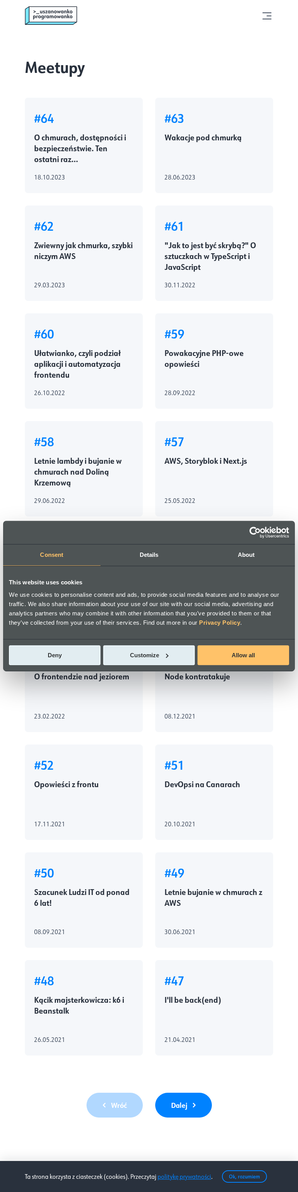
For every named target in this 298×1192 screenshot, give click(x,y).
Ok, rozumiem (244, 1176)
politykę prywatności (184, 1176)
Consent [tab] (51, 554)
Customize (144, 655)
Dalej (179, 1105)
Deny (55, 655)
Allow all (243, 655)
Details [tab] (149, 554)
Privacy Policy (219, 622)
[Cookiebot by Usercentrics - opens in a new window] (255, 532)
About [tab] (246, 554)
